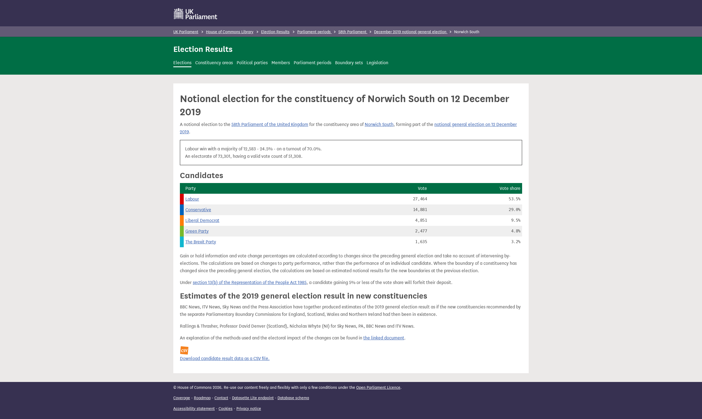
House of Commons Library (229, 32)
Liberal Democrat (202, 220)
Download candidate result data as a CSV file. (225, 358)
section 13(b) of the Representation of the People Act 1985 (250, 282)
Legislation (377, 62)
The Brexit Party (200, 241)
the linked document (383, 338)
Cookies (226, 408)
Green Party (197, 231)
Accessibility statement (194, 408)
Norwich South (379, 124)
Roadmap (202, 398)
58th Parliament (352, 32)
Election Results (275, 32)
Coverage (181, 398)
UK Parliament (185, 32)
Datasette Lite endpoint (253, 398)
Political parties (252, 62)
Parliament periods (314, 32)
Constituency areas (214, 62)
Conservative (198, 209)
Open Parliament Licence (378, 387)
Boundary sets (349, 62)
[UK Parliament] (195, 14)
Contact (221, 398)
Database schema (293, 398)
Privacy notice (248, 408)
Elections (182, 62)
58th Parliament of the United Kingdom (269, 124)
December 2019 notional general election (411, 32)
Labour (192, 199)
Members (280, 62)
